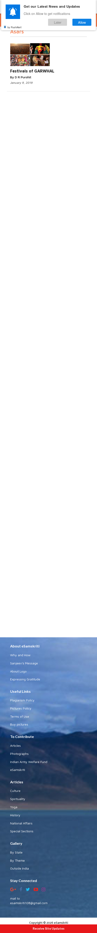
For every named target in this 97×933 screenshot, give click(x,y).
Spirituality (17, 799)
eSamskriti (17, 770)
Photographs (19, 754)
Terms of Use (19, 716)
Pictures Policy (20, 708)
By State (16, 852)
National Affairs (21, 823)
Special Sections (21, 831)
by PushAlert (14, 27)
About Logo (18, 671)
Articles (15, 745)
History (15, 815)
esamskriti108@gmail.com (29, 903)
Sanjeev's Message (24, 663)
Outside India (19, 868)
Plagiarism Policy (22, 700)
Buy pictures (19, 724)
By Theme (17, 860)
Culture (15, 791)
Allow (82, 22)
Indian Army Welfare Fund (28, 762)
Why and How (20, 655)
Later (57, 22)
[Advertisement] (48, 449)
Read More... (57, 45)
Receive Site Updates (49, 928)
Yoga (13, 807)
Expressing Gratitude (25, 679)
